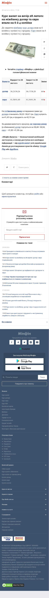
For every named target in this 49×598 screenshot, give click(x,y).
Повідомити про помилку (24, 384)
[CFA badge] (31, 539)
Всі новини (7, 322)
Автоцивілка (6, 527)
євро (4, 99)
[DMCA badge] (24, 585)
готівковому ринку (13, 111)
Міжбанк (4, 412)
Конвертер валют (7, 420)
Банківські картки (7, 406)
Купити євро (6, 480)
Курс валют (5, 395)
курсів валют (24, 143)
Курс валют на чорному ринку (11, 474)
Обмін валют (6, 469)
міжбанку (17, 28)
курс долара (28, 28)
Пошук (42, 377)
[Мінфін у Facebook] (11, 342)
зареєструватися (9, 196)
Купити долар (6, 477)
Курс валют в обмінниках (10, 471)
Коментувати (24, 167)
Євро (33, 30)
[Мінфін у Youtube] (37, 342)
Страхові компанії (7, 530)
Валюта (5, 81)
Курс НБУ (5, 403)
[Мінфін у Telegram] (18, 342)
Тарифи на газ (6, 417)
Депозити (5, 415)
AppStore (14, 149)
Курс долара (6, 398)
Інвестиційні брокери (8, 409)
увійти (36, 194)
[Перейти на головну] (6, 2)
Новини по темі (24, 243)
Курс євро (5, 401)
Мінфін (13, 158)
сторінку (19, 69)
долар (5, 91)
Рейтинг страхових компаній (11, 524)
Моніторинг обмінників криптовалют (13, 429)
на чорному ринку (38, 124)
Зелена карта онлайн (9, 518)
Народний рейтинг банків (10, 426)
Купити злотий (6, 483)
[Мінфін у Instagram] (31, 342)
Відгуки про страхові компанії (11, 521)
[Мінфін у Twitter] (24, 342)
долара (5, 114)
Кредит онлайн (7, 423)
